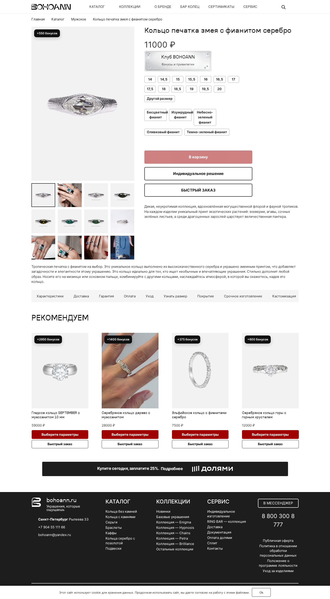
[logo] (51, 7)
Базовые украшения (172, 517)
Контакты (215, 548)
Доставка (214, 527)
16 (206, 79)
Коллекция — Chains (173, 533)
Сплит (212, 543)
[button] (127, 42)
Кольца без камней (121, 511)
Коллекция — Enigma (173, 522)
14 (150, 79)
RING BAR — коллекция (226, 521)
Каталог (57, 19)
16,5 (219, 79)
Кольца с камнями (120, 517)
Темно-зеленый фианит (207, 132)
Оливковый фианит (163, 132)
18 (164, 89)
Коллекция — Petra (172, 538)
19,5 (205, 89)
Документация (219, 532)
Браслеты (114, 527)
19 (192, 89)
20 (219, 89)
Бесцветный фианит (157, 115)
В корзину (198, 157)
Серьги (111, 522)
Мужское (78, 19)
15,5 (191, 79)
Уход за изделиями (278, 571)
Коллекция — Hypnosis (175, 527)
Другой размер (159, 98)
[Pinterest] (288, 535)
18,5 (177, 89)
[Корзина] (292, 6)
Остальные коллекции (174, 549)
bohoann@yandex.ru (54, 535)
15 (178, 79)
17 (233, 79)
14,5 (163, 79)
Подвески (113, 548)
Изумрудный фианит (181, 115)
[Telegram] (278, 535)
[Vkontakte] (268, 535)
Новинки (163, 511)
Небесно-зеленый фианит (205, 117)
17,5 (150, 89)
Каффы (111, 533)
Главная (38, 19)
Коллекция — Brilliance (175, 544)
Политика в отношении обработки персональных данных (278, 551)
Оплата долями (219, 538)
